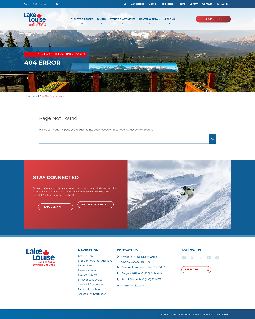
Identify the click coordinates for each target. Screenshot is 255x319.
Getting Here (86, 256)
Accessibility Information (92, 294)
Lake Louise (32, 96)
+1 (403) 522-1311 (141, 279)
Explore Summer (88, 275)
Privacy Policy (207, 314)
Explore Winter (87, 270)
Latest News (85, 265)
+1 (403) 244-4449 (141, 273)
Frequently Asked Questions (95, 260)
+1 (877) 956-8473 (143, 267)
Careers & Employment (92, 284)
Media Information (89, 289)
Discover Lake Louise (90, 279)
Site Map (196, 314)
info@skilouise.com (132, 285)
